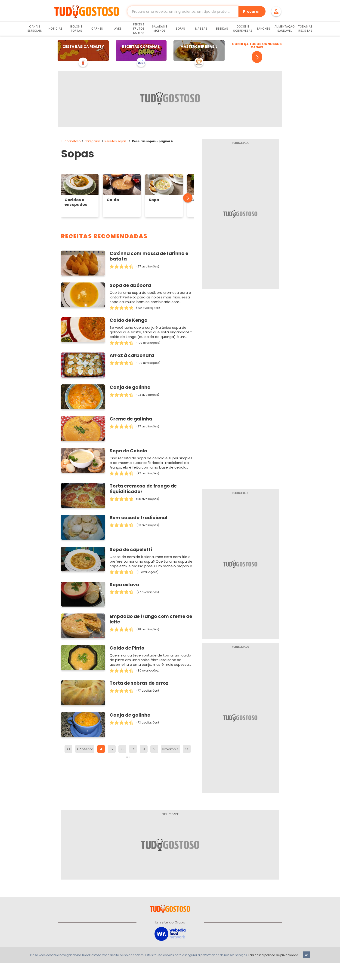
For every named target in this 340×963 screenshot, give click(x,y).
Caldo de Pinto (127, 648)
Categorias (92, 141)
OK (307, 955)
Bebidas (222, 29)
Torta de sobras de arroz (139, 683)
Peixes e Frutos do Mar (139, 28)
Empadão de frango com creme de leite (151, 619)
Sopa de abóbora (130, 285)
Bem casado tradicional (138, 517)
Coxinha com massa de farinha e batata (149, 256)
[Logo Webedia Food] (170, 933)
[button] (185, 198)
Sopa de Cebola (128, 451)
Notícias (56, 29)
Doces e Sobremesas (243, 29)
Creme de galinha (131, 419)
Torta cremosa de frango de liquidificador (143, 488)
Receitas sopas (116, 141)
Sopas (180, 29)
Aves (118, 29)
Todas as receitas (305, 29)
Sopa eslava (124, 584)
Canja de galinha (130, 387)
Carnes (97, 29)
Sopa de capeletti (131, 549)
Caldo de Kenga (129, 320)
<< (68, 749)
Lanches (263, 29)
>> (187, 749)
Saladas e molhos (159, 29)
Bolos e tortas (76, 29)
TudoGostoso (70, 141)
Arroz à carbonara (132, 355)
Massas (201, 29)
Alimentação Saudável (285, 29)
